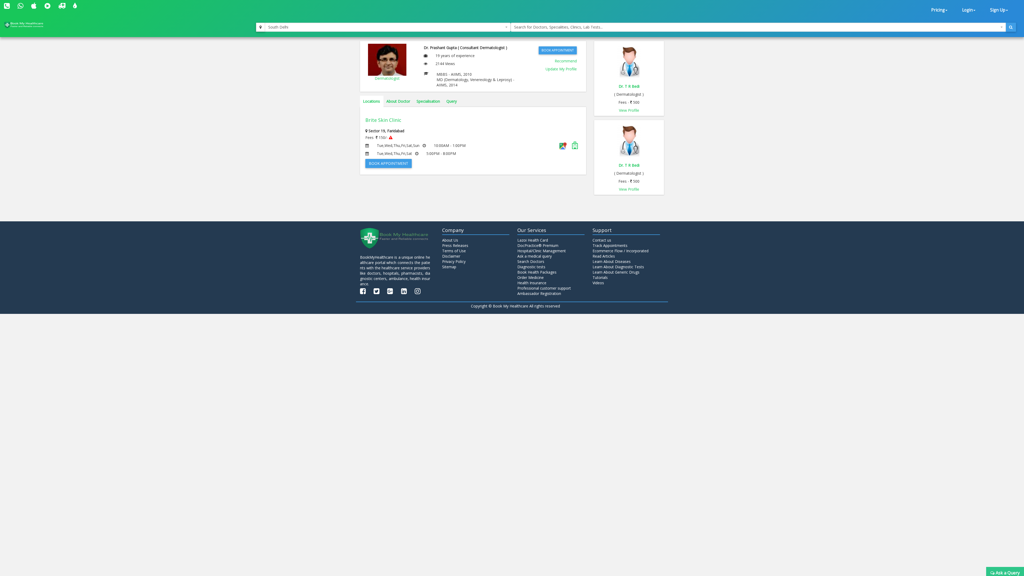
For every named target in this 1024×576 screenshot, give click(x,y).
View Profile (629, 110)
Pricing (938, 10)
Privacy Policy (454, 261)
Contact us (602, 240)
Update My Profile (561, 68)
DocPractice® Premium (537, 245)
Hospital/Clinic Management (541, 250)
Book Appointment (558, 50)
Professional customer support (544, 288)
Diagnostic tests (531, 266)
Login (967, 10)
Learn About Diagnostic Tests (618, 266)
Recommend (566, 60)
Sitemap (449, 266)
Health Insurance (531, 282)
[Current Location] (260, 27)
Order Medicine (530, 277)
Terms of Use (454, 250)
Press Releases (455, 245)
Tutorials (600, 277)
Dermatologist (387, 78)
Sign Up (997, 10)
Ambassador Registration (539, 293)
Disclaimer (451, 256)
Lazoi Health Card (532, 240)
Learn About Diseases (612, 261)
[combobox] (388, 27)
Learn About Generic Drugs (616, 272)
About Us (450, 240)
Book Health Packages (537, 272)
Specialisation (428, 101)
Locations (371, 101)
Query (451, 101)
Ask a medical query (534, 256)
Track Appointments (610, 245)
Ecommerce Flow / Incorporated (621, 250)
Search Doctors (530, 261)
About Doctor (398, 101)
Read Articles (604, 256)
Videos (598, 282)
